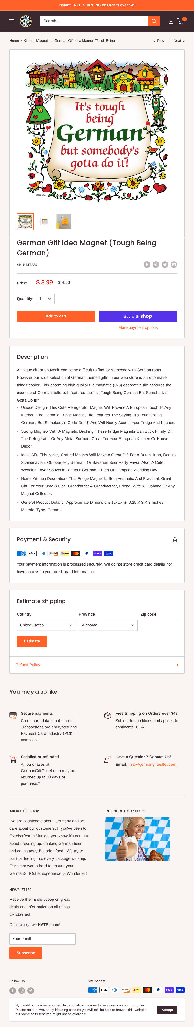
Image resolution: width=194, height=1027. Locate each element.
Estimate (32, 641)
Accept (167, 1010)
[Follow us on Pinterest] (30, 990)
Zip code (148, 614)
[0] (181, 21)
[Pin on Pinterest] (156, 264)
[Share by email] (174, 264)
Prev (160, 40)
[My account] (171, 21)
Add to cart (56, 316)
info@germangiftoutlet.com (152, 764)
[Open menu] (11, 21)
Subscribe (26, 953)
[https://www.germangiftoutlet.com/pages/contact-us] (128, 764)
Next (177, 40)
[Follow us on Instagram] (21, 990)
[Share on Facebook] (147, 264)
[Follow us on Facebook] (12, 990)
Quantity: (25, 298)
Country (24, 614)
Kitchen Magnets (37, 40)
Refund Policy (28, 665)
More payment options (138, 327)
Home (14, 40)
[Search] (154, 21)
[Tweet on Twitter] (165, 264)
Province (87, 614)
